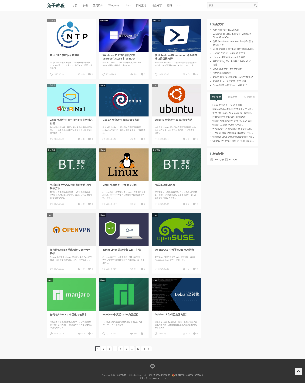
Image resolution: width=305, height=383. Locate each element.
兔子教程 (122, 375)
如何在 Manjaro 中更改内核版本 (68, 314)
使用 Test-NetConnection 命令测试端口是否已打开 (176, 56)
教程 (85, 5)
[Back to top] (298, 371)
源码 (169, 5)
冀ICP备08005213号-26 (159, 375)
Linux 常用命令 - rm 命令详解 (119, 184)
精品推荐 (157, 5)
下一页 (146, 349)
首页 (74, 5)
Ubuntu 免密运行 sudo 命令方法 (174, 119)
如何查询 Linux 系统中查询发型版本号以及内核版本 (233, 136)
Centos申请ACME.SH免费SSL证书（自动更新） (233, 109)
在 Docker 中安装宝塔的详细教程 (229, 117)
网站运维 (141, 5)
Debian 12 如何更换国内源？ (171, 314)
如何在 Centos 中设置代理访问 (227, 124)
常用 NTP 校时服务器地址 (64, 55)
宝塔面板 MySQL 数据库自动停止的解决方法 (70, 186)
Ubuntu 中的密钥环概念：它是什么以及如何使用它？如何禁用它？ (233, 140)
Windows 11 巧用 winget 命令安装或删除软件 (233, 128)
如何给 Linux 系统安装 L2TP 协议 (121, 249)
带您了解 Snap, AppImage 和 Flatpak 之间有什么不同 (233, 113)
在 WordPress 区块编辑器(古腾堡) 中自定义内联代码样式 (233, 132)
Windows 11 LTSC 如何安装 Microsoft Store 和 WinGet (118, 56)
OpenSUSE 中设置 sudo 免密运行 (174, 249)
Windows (113, 5)
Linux (128, 5)
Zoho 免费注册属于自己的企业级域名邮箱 (71, 121)
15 (138, 349)
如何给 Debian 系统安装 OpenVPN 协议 (70, 251)
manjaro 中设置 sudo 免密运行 (120, 314)
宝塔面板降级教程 (165, 184)
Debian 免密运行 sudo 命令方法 (121, 119)
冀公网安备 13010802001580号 (189, 375)
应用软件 (98, 5)
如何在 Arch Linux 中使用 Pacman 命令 (232, 120)
